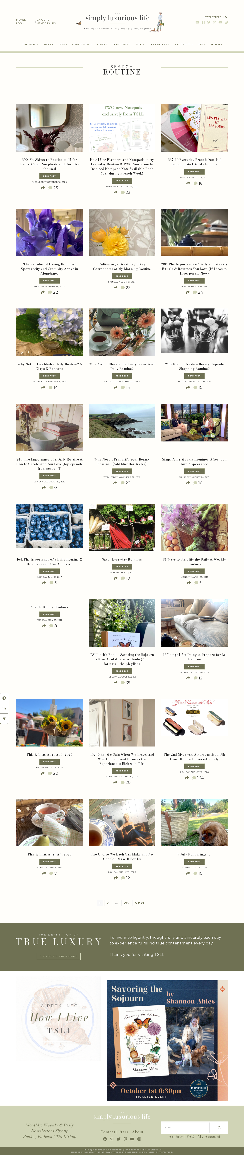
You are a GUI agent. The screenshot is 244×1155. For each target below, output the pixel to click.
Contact (107, 1132)
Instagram (226, 22)
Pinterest (214, 22)
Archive (176, 1136)
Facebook (203, 22)
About (138, 1132)
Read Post (49, 176)
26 (126, 903)
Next (139, 903)
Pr (160, 1152)
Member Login (22, 21)
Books (28, 1136)
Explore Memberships (46, 21)
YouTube (220, 22)
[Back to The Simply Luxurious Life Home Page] (117, 21)
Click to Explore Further (59, 956)
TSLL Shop (66, 1136)
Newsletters (212, 17)
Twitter (209, 22)
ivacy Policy (167, 1152)
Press (123, 1132)
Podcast (45, 1136)
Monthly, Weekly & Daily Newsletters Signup (50, 1128)
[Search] (219, 1127)
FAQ (190, 1136)
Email (197, 22)
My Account (209, 1136)
